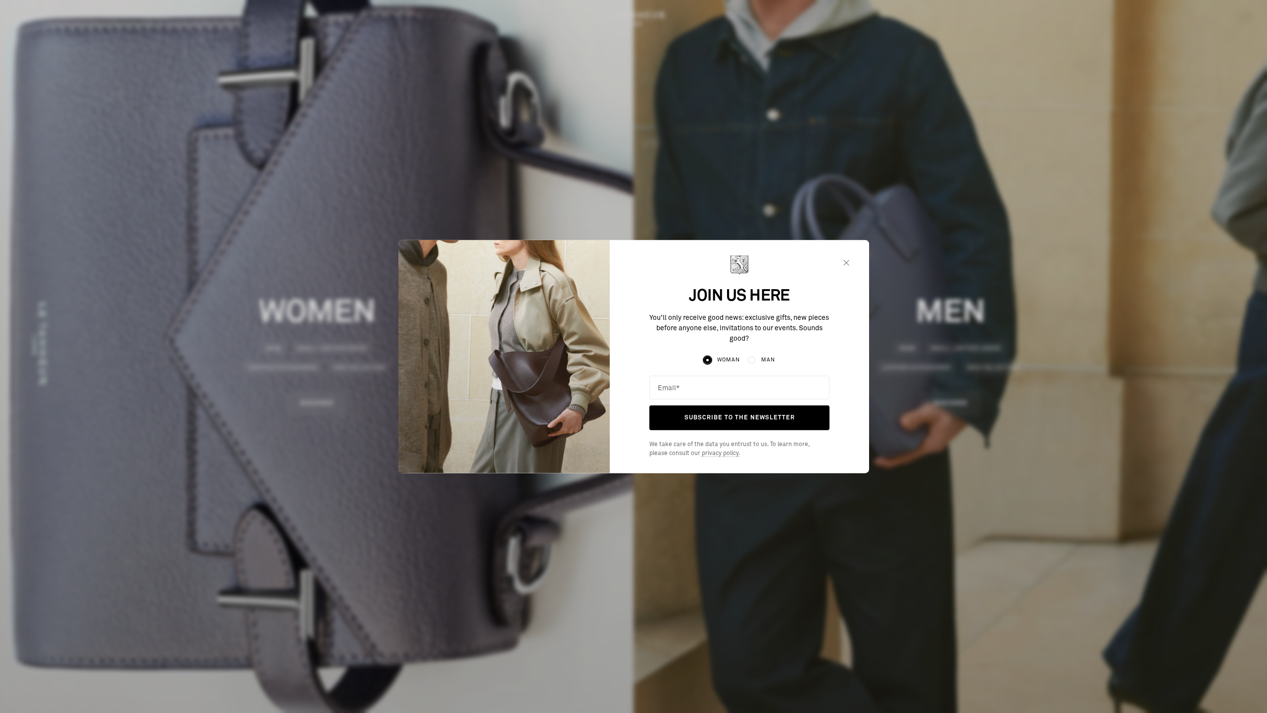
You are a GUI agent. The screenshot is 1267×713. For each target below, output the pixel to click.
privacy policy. (720, 454)
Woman (728, 359)
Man (768, 359)
